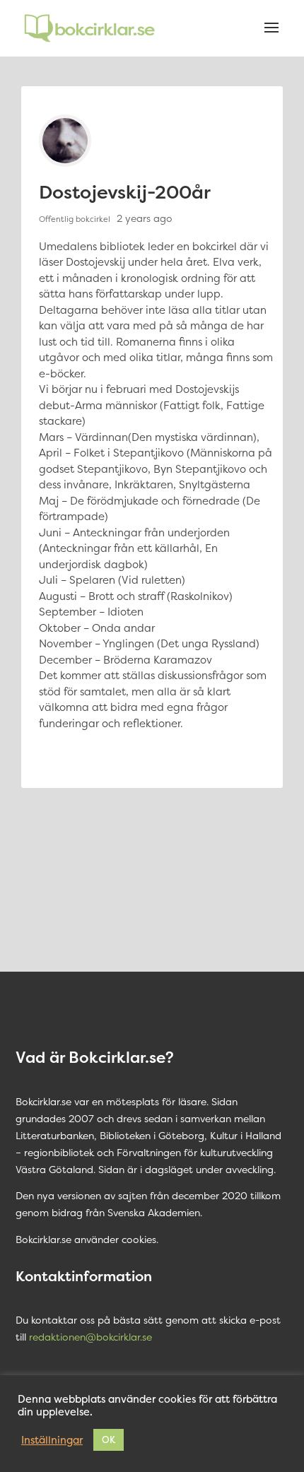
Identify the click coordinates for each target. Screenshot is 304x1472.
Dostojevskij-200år (125, 191)
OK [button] (108, 1439)
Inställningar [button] (52, 1440)
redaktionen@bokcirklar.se (90, 1336)
